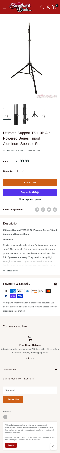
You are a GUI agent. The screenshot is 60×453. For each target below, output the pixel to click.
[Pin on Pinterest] (43, 209)
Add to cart (30, 182)
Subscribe (13, 399)
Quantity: (8, 171)
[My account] (48, 7)
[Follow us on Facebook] (5, 417)
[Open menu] (4, 7)
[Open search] (42, 7)
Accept (11, 445)
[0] (54, 7)
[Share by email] (55, 209)
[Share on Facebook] (37, 209)
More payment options (30, 199)
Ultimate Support (13, 151)
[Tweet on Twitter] (49, 209)
